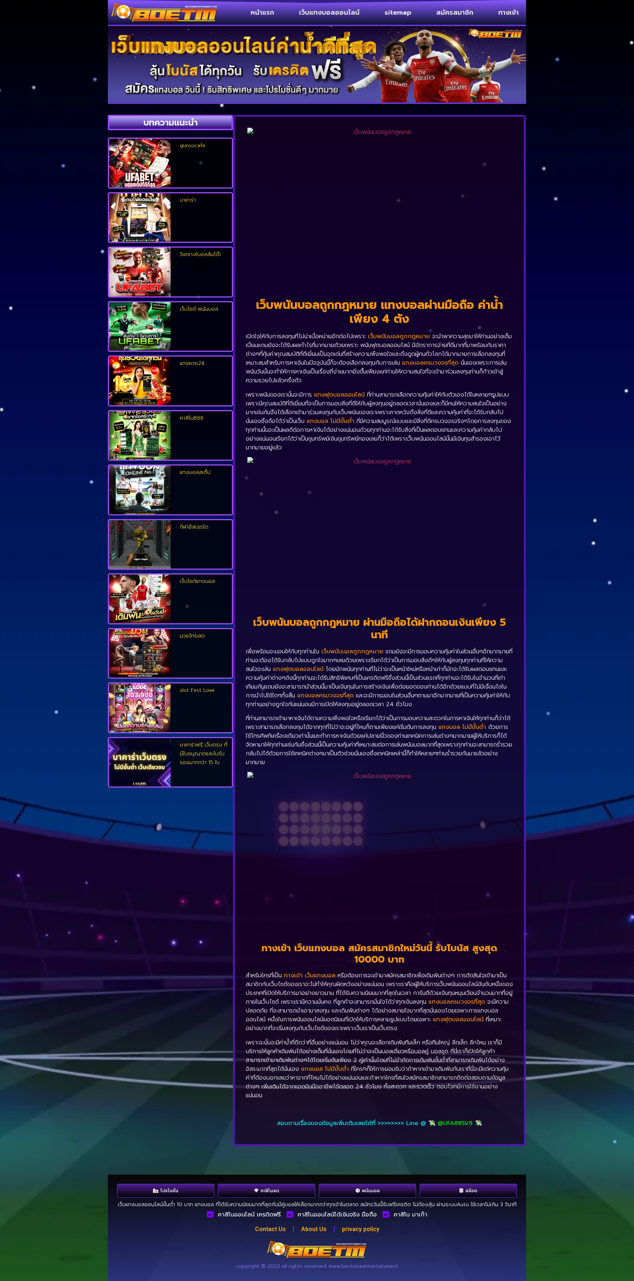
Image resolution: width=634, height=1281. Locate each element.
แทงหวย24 (192, 363)
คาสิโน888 (192, 418)
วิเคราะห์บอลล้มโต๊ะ (200, 254)
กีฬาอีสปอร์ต (194, 527)
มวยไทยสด (192, 636)
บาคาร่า (188, 200)
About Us (314, 1229)
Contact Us (270, 1229)
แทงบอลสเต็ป (195, 472)
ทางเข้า (508, 12)
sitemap (398, 12)
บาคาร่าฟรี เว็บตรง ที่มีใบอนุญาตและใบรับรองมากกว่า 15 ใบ (203, 753)
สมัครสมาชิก (454, 12)
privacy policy (360, 1229)
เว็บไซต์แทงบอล (197, 581)
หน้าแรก (262, 12)
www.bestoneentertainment (363, 1266)
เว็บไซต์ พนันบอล (199, 309)
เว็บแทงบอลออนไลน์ (329, 12)
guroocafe (192, 145)
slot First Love (197, 690)
